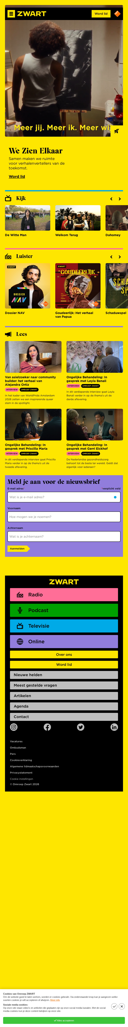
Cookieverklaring (21, 760)
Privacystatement (21, 772)
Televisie (38, 626)
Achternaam (15, 527)
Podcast (38, 610)
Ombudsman (18, 747)
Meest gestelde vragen (35, 685)
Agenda (21, 706)
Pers (13, 753)
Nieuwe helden (28, 675)
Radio (35, 595)
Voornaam (13, 508)
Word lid (101, 13)
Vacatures (16, 741)
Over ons (64, 654)
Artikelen (22, 695)
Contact (21, 716)
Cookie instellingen (21, 778)
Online (36, 641)
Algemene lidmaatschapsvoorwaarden (34, 766)
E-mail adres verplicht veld (64, 488)
